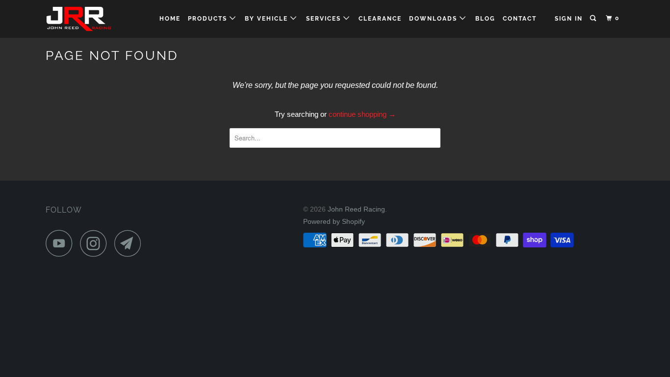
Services (324, 18)
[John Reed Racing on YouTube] (62, 243)
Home (169, 18)
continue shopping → (362, 114)
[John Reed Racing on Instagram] (96, 243)
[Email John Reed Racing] (130, 243)
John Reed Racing (356, 209)
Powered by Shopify (334, 221)
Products (209, 18)
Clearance (380, 18)
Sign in (569, 18)
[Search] (594, 18)
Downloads (434, 18)
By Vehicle (267, 18)
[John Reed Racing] (96, 18)
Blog (485, 18)
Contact (520, 18)
